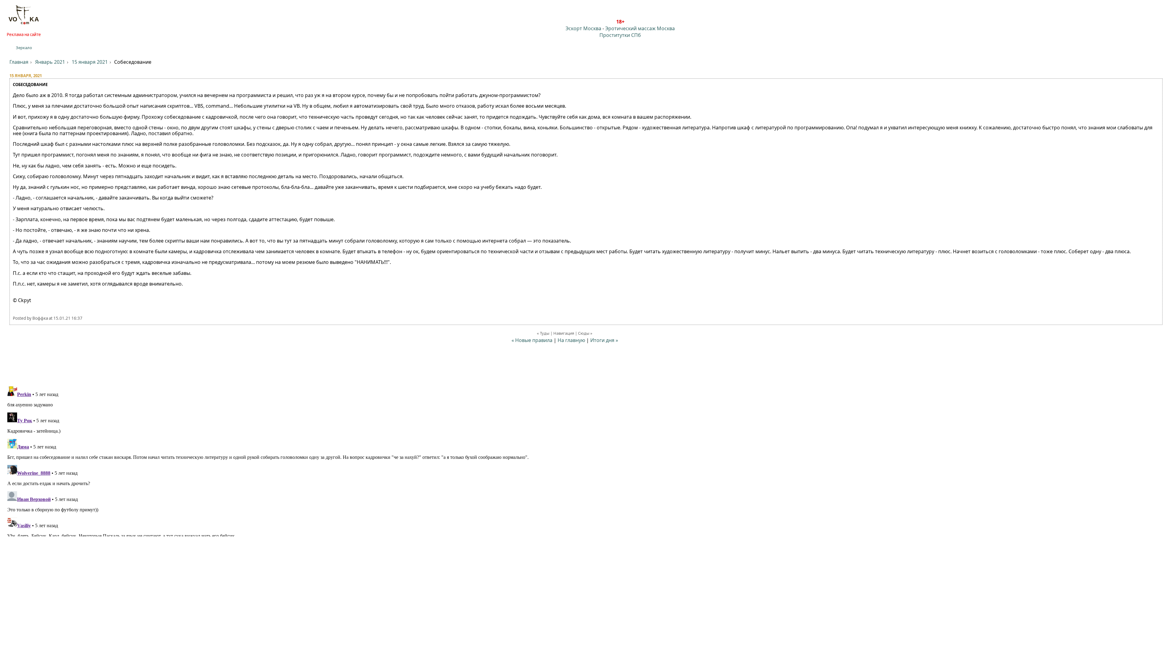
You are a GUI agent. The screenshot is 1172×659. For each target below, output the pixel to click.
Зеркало (24, 47)
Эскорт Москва (583, 28)
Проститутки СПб (620, 35)
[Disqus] (586, 460)
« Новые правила (532, 340)
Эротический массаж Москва (640, 28)
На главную (571, 340)
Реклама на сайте (24, 34)
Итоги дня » (604, 340)
